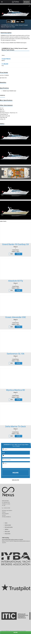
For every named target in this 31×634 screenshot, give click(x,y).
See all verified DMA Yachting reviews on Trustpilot (12, 539)
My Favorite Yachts (9, 527)
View (11, 254)
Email (4, 452)
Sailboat (6, 529)
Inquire (18, 254)
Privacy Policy (7, 533)
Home (6, 522)
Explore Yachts (8, 525)
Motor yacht (7, 531)
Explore (27, 2)
